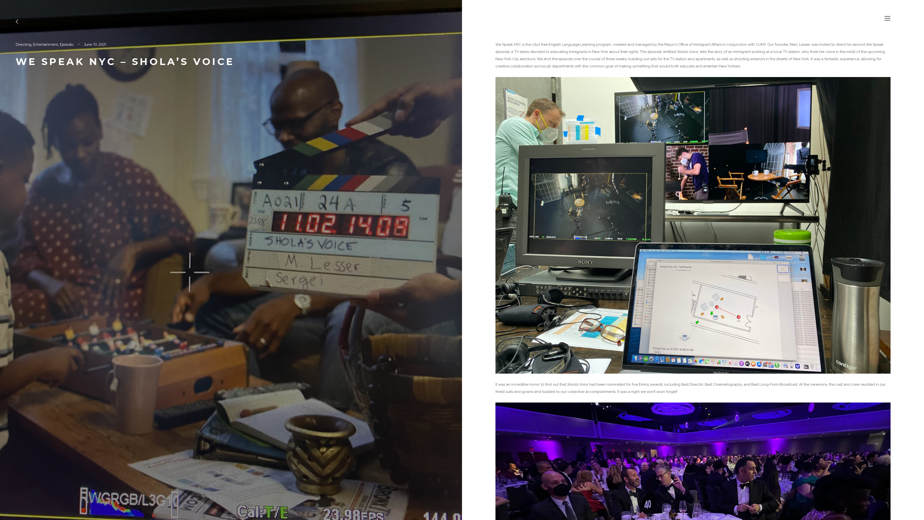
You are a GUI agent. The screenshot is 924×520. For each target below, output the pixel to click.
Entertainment (45, 44)
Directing (23, 44)
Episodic (67, 44)
